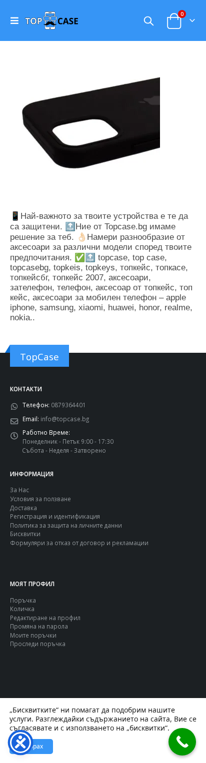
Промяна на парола (39, 626)
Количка (22, 609)
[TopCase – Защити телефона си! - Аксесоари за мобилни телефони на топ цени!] (51, 20)
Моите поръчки (33, 635)
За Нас (19, 490)
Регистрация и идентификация (55, 516)
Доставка (23, 508)
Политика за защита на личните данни (66, 525)
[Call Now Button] (182, 742)
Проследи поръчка (38, 644)
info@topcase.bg (64, 419)
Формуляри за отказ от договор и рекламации (79, 543)
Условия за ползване (40, 499)
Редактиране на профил (45, 618)
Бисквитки (25, 534)
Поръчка (23, 600)
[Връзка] (17, 20)
